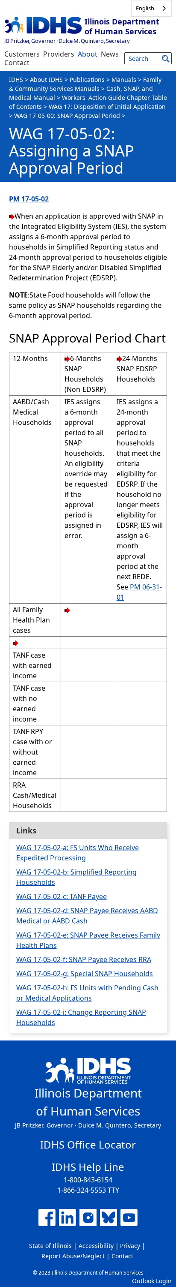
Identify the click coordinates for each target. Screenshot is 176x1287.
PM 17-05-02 (29, 199)
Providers (58, 54)
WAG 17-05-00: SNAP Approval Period (67, 115)
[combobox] (151, 8)
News (110, 54)
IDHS (16, 79)
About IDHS (46, 79)
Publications (87, 79)
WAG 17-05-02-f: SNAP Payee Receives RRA (83, 959)
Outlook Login (152, 1281)
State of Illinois (50, 1246)
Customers (22, 54)
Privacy (130, 1246)
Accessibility (96, 1246)
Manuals (123, 79)
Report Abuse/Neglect (73, 1256)
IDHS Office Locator (88, 1144)
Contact (16, 62)
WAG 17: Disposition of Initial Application (107, 106)
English (145, 8)
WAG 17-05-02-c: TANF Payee (61, 896)
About (87, 54)
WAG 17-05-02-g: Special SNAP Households (84, 973)
